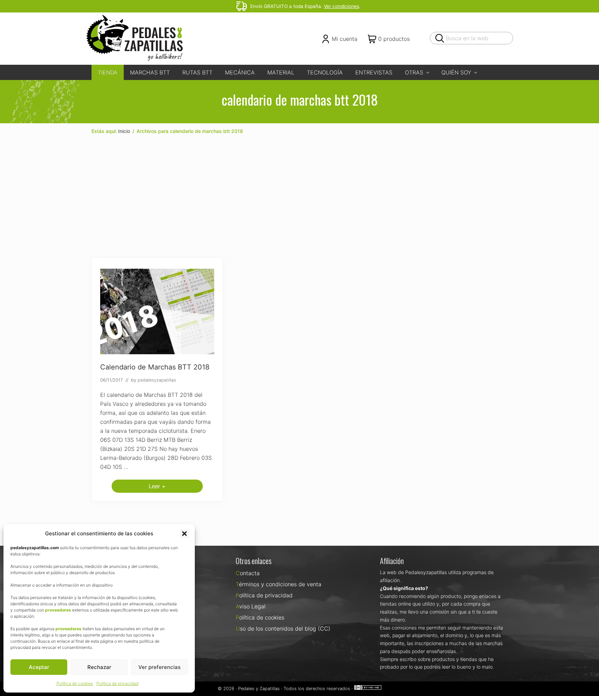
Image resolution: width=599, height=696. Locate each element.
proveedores (58, 610)
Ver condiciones (341, 6)
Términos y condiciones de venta (278, 584)
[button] (184, 533)
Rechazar (99, 667)
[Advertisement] (299, 196)
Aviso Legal (251, 606)
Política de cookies (75, 683)
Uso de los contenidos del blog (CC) (283, 628)
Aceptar (39, 667)
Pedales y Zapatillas (259, 688)
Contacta (248, 573)
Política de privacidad (117, 683)
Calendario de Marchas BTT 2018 (154, 367)
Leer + (157, 488)
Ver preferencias (159, 667)
